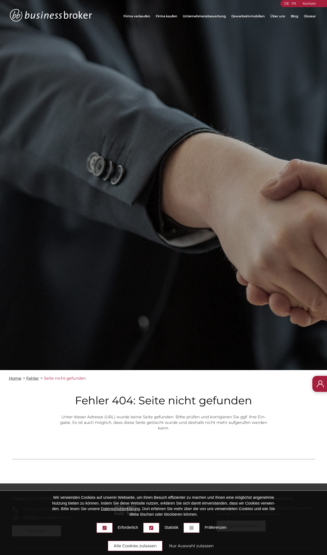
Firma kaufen (166, 16)
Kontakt (309, 4)
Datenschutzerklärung (120, 508)
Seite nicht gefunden (65, 378)
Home (15, 378)
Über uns (277, 16)
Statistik (171, 527)
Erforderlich (128, 527)
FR (294, 4)
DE (286, 4)
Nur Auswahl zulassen (191, 545)
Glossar (310, 16)
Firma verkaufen (136, 16)
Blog (294, 16)
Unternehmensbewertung (204, 16)
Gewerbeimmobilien (248, 16)
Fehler (32, 378)
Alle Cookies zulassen (135, 545)
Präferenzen (215, 527)
